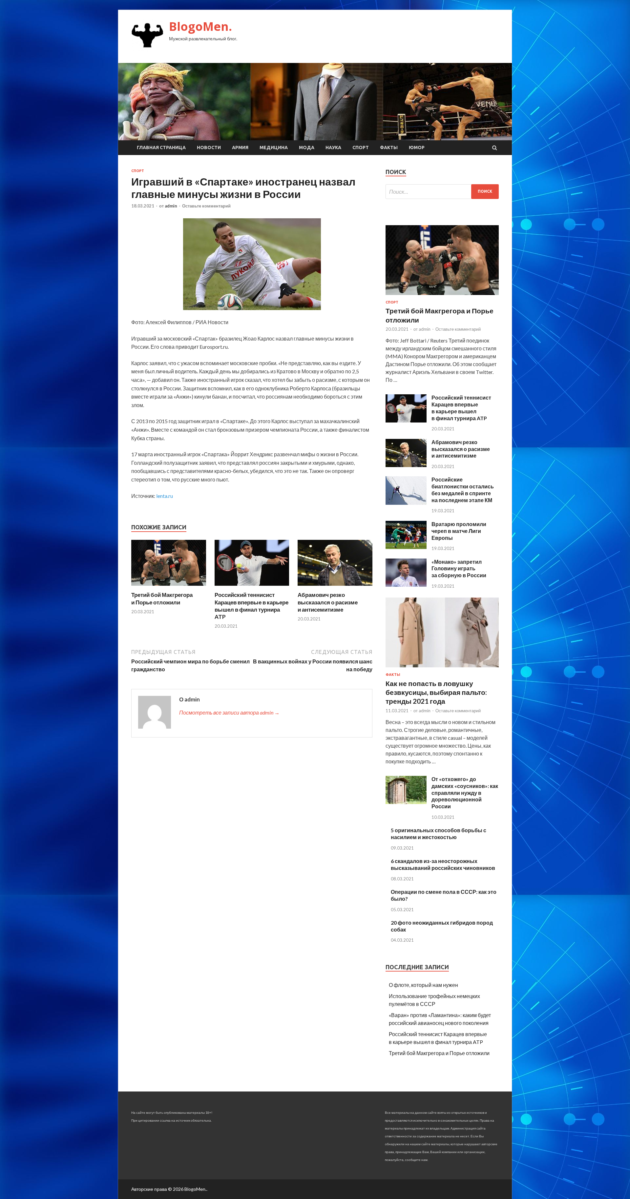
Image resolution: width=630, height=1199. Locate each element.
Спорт (360, 147)
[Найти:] (442, 191)
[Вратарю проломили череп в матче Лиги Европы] (406, 547)
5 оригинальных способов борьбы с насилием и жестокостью (438, 833)
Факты (389, 147)
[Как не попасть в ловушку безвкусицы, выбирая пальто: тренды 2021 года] (442, 668)
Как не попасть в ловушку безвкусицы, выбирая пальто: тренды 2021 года (436, 692)
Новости (209, 147)
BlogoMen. (200, 26)
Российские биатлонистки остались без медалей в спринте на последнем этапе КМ (462, 489)
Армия (240, 147)
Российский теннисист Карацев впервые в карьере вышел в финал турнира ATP (251, 605)
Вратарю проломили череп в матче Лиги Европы (458, 531)
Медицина (274, 147)
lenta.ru (164, 496)
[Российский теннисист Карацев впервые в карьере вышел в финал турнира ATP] (252, 587)
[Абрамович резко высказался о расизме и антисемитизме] (335, 587)
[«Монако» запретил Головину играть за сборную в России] (406, 584)
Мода (306, 147)
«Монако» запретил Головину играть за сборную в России (458, 569)
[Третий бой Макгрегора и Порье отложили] (168, 587)
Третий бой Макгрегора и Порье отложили (162, 598)
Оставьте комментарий (206, 205)
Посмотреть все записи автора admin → (229, 712)
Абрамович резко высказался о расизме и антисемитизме (328, 602)
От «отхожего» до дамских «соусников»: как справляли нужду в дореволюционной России (464, 792)
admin (171, 205)
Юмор (417, 147)
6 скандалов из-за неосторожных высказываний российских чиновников (443, 864)
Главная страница (161, 147)
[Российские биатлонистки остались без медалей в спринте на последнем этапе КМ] (406, 503)
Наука (333, 147)
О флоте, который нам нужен (423, 985)
